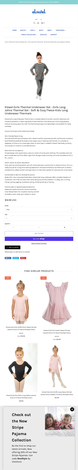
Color (6, 205)
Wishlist (43, 35)
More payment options (39, 243)
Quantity (7, 223)
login (11, 252)
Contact (53, 35)
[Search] (34, 23)
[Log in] (38, 23)
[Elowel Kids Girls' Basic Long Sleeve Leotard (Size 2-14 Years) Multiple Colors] (21, 367)
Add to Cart (39, 233)
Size (6, 214)
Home (14, 30)
